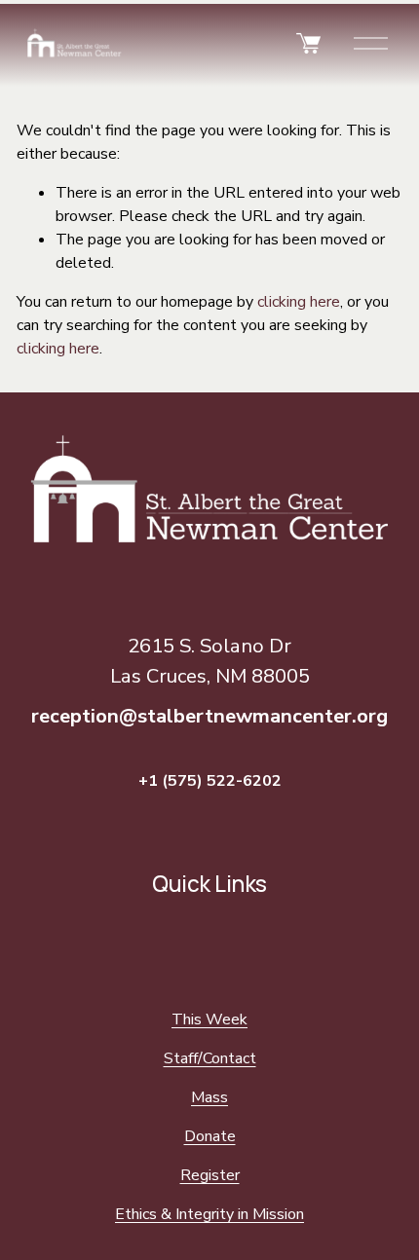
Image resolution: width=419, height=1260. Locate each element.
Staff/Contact (210, 1058)
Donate (210, 1136)
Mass (209, 1097)
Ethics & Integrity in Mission (209, 1214)
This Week (209, 1019)
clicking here (298, 302)
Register (210, 1175)
